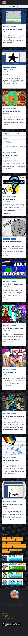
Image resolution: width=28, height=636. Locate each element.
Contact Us (4, 613)
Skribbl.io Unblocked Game (12, 111)
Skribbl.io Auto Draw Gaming (12, 241)
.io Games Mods (7, 413)
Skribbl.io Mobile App (10, 372)
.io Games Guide (7, 26)
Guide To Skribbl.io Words (11, 460)
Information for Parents (7, 618)
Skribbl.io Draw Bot (9, 199)
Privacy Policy (5, 615)
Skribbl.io (13, 26)
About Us (4, 612)
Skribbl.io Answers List (10, 155)
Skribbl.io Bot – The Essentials (13, 284)
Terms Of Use (5, 616)
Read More (6, 44)
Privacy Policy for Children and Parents (11, 620)
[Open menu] (25, 3)
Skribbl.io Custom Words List (12, 29)
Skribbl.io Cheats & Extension (13, 328)
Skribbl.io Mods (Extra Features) (14, 416)
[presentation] (14, 16)
